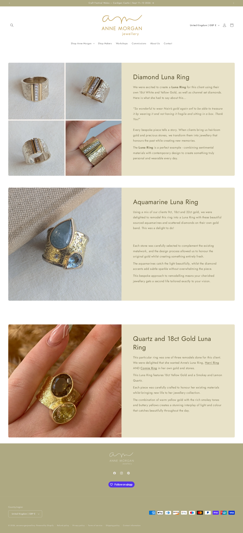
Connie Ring (149, 368)
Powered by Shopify (45, 525)
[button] (12, 25)
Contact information (132, 525)
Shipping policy (113, 525)
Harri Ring (212, 363)
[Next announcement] (233, 3)
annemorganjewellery (25, 525)
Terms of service (95, 525)
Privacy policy (79, 525)
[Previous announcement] (9, 3)
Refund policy (63, 525)
